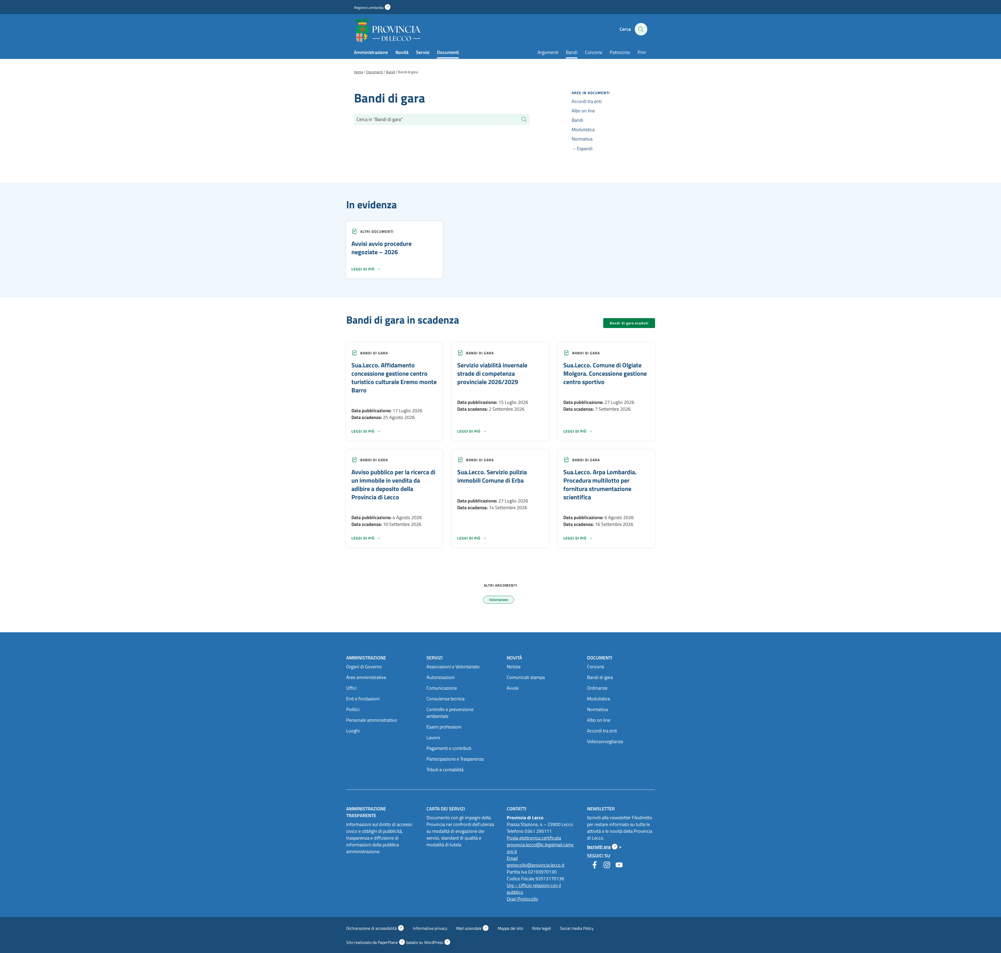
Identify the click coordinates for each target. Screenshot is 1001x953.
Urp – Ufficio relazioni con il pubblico (534, 889)
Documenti (448, 52)
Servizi (422, 52)
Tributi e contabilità (444, 769)
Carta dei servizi (445, 808)
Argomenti (548, 52)
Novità (401, 52)
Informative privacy (430, 928)
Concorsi (593, 52)
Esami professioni (443, 726)
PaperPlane (391, 942)
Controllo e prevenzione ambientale (449, 713)
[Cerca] (524, 119)
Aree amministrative (366, 677)
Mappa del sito (510, 928)
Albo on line (583, 110)
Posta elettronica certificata (534, 837)
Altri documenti (377, 231)
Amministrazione (371, 52)
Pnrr (642, 52)
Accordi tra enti (587, 101)
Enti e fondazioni (363, 698)
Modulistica (583, 129)
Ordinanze (597, 687)
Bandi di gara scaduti (629, 323)
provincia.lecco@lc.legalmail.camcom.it (540, 848)
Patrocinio (620, 52)
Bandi (571, 52)
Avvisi (512, 687)
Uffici (351, 687)
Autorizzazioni (440, 677)
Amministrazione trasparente (366, 812)
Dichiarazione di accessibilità (375, 928)
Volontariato (498, 599)
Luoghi (353, 730)
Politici (352, 709)
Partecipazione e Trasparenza (455, 758)
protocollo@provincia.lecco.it (535, 865)
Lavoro (433, 737)
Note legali (541, 928)
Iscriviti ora (602, 846)
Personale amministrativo (371, 720)
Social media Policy (577, 928)
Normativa (582, 138)
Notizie (514, 666)
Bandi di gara (374, 353)
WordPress (437, 942)
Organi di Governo (364, 666)
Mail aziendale (472, 928)
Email (512, 858)
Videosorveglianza (605, 741)
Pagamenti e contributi (448, 748)
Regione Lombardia (372, 7)
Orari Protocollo (522, 898)
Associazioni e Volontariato (453, 666)
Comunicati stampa (526, 677)
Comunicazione (441, 687)
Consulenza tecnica (445, 698)
